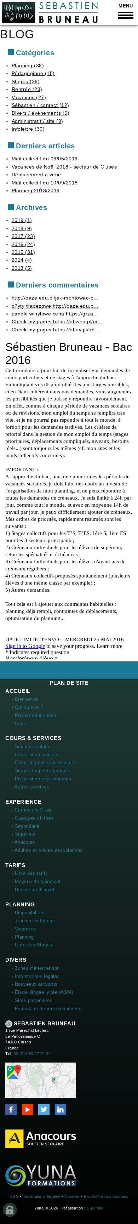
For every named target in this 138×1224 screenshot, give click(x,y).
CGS (14, 1196)
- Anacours (23, 842)
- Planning (23, 937)
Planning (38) (28, 65)
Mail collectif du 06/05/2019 (45, 158)
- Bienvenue (25, 699)
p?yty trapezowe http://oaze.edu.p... (55, 306)
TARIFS (15, 865)
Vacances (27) (29, 97)
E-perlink (95, 1208)
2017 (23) (23, 236)
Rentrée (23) (27, 89)
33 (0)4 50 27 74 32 (32, 1054)
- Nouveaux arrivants (35, 984)
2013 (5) (22, 268)
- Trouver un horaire (33, 920)
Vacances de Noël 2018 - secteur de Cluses (64, 167)
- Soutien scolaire (31, 746)
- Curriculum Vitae (32, 810)
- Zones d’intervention (36, 968)
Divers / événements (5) (41, 113)
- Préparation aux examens (41, 778)
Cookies (72, 1196)
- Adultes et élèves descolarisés (47, 850)
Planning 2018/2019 (36, 190)
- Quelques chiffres (33, 818)
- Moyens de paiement (36, 881)
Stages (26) (26, 81)
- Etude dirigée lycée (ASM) (42, 992)
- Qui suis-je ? (27, 707)
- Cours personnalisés (36, 754)
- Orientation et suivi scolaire (44, 762)
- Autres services (31, 787)
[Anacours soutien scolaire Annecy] (40, 1138)
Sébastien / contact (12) (40, 105)
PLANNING (20, 904)
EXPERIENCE (23, 802)
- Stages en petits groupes (41, 770)
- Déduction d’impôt (33, 889)
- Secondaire (26, 826)
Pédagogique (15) (33, 73)
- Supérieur (24, 834)
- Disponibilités (28, 912)
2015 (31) (23, 252)
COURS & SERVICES (33, 738)
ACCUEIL (17, 691)
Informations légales (42, 1196)
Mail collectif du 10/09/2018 (45, 183)
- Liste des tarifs (30, 873)
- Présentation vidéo (34, 715)
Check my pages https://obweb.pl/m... (57, 321)
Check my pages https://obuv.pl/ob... (55, 329)
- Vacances (24, 929)
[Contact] (40, 1080)
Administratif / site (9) (37, 121)
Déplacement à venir (37, 174)
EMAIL (8, 1023)
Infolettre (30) (28, 129)
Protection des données (106, 1196)
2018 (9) (22, 228)
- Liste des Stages (32, 944)
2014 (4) (22, 260)
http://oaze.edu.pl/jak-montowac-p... (55, 298)
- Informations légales (36, 976)
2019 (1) (22, 220)
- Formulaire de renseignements (47, 1008)
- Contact (22, 723)
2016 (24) (23, 244)
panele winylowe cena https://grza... (55, 314)
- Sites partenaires (32, 1000)
